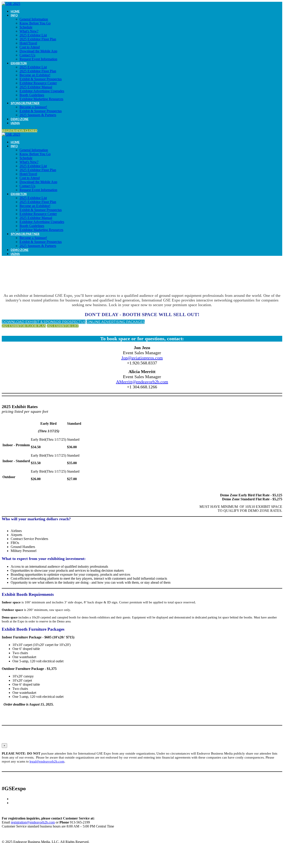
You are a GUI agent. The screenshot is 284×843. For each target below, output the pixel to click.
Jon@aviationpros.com (142, 357)
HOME (15, 11)
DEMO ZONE (19, 119)
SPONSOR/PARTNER (25, 103)
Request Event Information (38, 59)
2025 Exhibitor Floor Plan (38, 39)
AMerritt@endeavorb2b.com (142, 381)
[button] (19, 130)
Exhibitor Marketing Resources (41, 99)
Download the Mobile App (38, 51)
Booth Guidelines (32, 95)
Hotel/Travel (28, 43)
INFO (14, 15)
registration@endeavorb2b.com (33, 822)
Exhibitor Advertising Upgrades (42, 91)
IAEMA (15, 123)
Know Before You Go (35, 23)
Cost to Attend (30, 47)
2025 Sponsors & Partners (38, 115)
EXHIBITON (19, 63)
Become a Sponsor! (33, 107)
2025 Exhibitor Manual (36, 87)
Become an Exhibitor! (35, 75)
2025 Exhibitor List (33, 35)
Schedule (26, 27)
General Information (34, 19)
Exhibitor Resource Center (38, 83)
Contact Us (27, 55)
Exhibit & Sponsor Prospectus (41, 79)
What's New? (29, 31)
